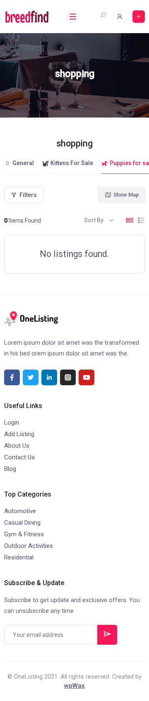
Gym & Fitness (24, 534)
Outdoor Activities (28, 546)
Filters (28, 195)
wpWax (74, 685)
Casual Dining (22, 522)
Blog (10, 469)
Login (11, 422)
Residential (19, 557)
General (23, 163)
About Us (16, 445)
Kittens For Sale (71, 163)
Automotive (20, 511)
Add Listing (19, 434)
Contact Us (19, 457)
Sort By (93, 220)
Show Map (126, 195)
